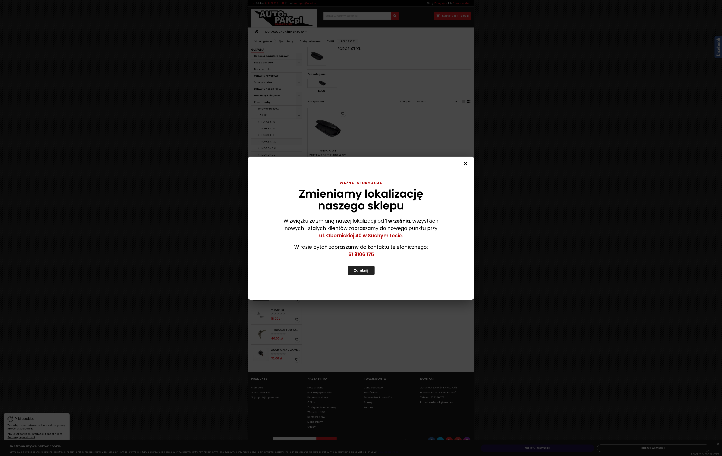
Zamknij (361, 270)
